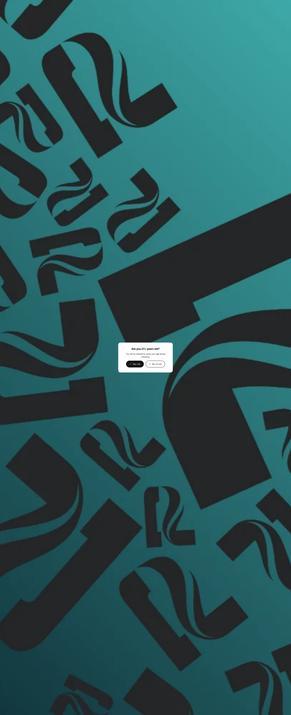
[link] (155, 364)
